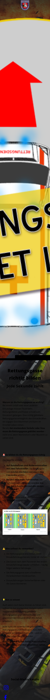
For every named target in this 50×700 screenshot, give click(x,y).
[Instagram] (6, 688)
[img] (25, 185)
